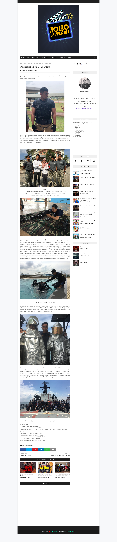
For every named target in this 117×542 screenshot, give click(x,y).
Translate (85, 65)
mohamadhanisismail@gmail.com (84, 108)
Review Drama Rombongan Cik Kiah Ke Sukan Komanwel (87, 213)
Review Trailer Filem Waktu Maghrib (26, 474)
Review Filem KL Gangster (86, 191)
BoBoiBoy (82, 227)
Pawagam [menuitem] (62, 57)
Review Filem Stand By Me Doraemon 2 (86, 170)
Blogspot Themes (71, 531)
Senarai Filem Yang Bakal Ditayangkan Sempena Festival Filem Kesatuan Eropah (45, 475)
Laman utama (23, 63)
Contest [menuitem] (54, 57)
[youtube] (94, 160)
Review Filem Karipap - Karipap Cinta (87, 220)
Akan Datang (31, 63)
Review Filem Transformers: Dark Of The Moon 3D (88, 206)
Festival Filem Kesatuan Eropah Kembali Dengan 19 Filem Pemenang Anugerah (62, 475)
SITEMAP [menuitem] (69, 57)
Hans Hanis (24, 70)
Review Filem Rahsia (85, 246)
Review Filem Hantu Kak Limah (87, 177)
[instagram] (81, 160)
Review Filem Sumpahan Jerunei (87, 261)
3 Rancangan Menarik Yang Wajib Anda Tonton (88, 199)
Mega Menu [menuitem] (35, 57)
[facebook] (75, 160)
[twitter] (88, 160)
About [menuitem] (28, 57)
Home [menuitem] (22, 57)
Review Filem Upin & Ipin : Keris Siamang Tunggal (87, 235)
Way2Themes (55, 531)
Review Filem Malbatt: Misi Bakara (88, 254)
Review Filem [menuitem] (45, 57)
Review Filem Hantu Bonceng (87, 184)
